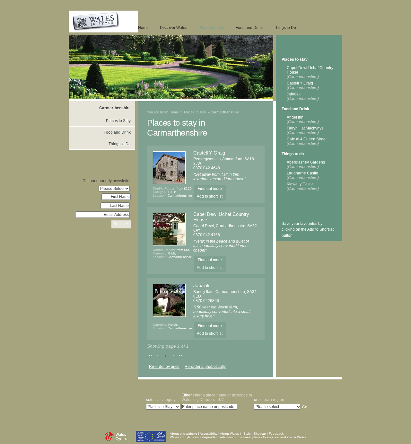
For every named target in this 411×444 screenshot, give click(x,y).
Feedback (276, 433)
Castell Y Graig (209, 152)
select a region (269, 399)
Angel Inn (303, 119)
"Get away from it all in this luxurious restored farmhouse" (219, 176)
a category (161, 399)
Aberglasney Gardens (306, 164)
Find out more (210, 188)
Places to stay (211, 27)
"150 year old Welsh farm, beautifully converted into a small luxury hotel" (221, 311)
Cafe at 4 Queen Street (307, 141)
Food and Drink (249, 27)
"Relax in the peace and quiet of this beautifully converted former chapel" (221, 246)
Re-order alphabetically (205, 366)
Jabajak (201, 285)
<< (151, 355)
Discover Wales (173, 27)
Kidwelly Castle (303, 186)
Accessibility (208, 433)
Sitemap (260, 433)
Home (143, 27)
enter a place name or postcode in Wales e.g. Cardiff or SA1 (216, 397)
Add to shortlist (210, 196)
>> (180, 355)
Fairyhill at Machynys (305, 130)
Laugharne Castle (303, 175)
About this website (183, 433)
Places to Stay (118, 121)
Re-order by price (164, 366)
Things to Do (285, 27)
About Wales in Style (235, 433)
